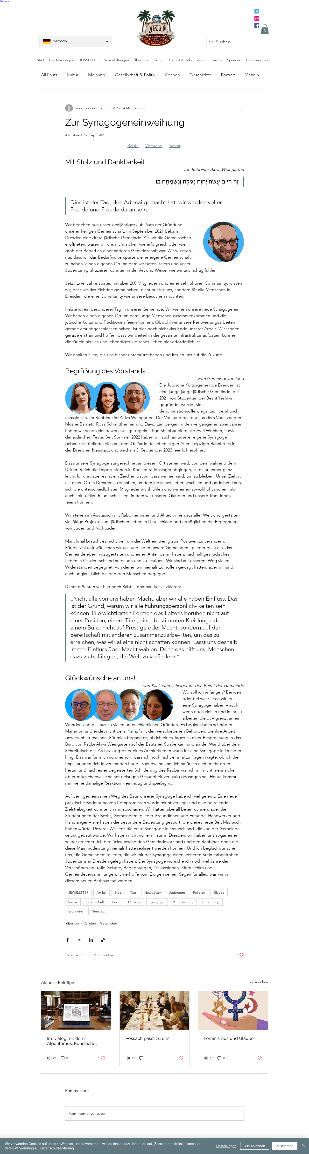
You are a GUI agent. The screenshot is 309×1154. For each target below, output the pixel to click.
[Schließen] (303, 1145)
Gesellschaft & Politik (135, 75)
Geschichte (200, 75)
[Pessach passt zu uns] (155, 1010)
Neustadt (98, 911)
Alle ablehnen (254, 1145)
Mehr (250, 75)
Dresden (134, 902)
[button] (265, 29)
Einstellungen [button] (226, 1145)
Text (133, 892)
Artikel (101, 892)
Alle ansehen (258, 982)
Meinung (96, 75)
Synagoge (157, 902)
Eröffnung (75, 911)
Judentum (177, 892)
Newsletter (152, 892)
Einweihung (210, 902)
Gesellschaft (95, 902)
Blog (118, 892)
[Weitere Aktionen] (241, 108)
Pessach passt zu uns (147, 1038)
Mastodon (5, 1)
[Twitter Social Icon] (256, 11)
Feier (116, 902)
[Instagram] (256, 18)
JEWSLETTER (78, 892)
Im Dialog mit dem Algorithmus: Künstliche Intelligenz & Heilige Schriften (71, 1041)
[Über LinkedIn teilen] (91, 940)
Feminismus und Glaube (229, 1038)
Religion (199, 892)
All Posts (49, 75)
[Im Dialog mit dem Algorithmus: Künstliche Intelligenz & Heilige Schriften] (76, 1010)
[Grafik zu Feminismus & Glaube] (233, 1010)
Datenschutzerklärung (57, 1148)
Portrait (228, 75)
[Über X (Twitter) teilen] (79, 940)
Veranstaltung (183, 902)
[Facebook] (256, 25)
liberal (72, 902)
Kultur (72, 75)
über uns (73, 923)
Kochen (172, 75)
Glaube (219, 892)
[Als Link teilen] (103, 940)
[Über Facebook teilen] (67, 940)
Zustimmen (284, 1145)
